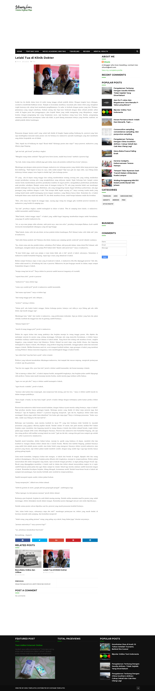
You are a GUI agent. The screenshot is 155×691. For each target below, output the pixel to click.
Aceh (115, 196)
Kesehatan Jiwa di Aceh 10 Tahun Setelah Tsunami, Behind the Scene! (124, 646)
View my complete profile (112, 70)
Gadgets (106, 200)
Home (19, 51)
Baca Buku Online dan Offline (25, 571)
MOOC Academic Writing (54, 51)
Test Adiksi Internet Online (28, 645)
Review (86, 51)
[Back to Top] (138, 688)
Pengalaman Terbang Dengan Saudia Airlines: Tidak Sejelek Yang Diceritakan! (125, 666)
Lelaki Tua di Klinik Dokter (55, 570)
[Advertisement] (77, 32)
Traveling (74, 51)
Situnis (107, 62)
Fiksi (33, 61)
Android (116, 200)
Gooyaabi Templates (57, 688)
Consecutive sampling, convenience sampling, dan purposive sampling (126, 131)
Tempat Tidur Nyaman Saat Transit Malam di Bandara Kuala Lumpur (126, 173)
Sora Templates (30, 688)
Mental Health (101, 51)
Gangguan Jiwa (126, 196)
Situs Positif (108, 204)
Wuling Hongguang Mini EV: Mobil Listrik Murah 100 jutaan (126, 182)
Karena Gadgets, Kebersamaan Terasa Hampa (123, 163)
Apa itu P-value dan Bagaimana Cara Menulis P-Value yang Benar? (126, 102)
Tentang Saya (32, 51)
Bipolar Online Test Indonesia (125, 654)
